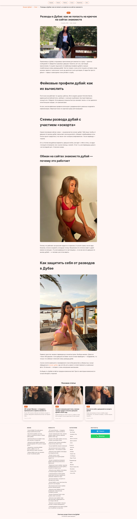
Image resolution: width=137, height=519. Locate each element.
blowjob (72, 451)
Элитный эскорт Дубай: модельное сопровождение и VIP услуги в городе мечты (36, 444)
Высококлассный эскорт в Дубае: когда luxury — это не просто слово (57, 448)
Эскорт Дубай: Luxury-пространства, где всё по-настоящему (57, 483)
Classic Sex (72, 453)
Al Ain (71, 442)
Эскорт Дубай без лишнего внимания (58, 445)
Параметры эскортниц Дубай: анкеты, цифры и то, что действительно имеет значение (34, 449)
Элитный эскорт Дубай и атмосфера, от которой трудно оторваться (57, 471)
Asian (71, 462)
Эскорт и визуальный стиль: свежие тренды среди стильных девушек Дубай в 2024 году (57, 435)
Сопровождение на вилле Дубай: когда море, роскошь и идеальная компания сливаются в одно (56, 475)
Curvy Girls (72, 473)
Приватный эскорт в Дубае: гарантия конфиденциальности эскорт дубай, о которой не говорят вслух (57, 467)
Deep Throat (73, 458)
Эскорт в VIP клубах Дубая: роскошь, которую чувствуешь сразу (57, 439)
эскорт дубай (53, 365)
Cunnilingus (72, 455)
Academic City (73, 434)
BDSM (71, 449)
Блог (35, 7)
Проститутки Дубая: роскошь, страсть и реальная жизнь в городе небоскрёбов (36, 435)
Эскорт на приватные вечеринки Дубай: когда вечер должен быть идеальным (56, 462)
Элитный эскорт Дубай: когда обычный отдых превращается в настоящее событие (56, 499)
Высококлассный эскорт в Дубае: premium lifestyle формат (56, 486)
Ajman (71, 436)
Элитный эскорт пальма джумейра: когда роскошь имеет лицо (57, 443)
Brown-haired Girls (74, 466)
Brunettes (72, 469)
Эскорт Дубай (27, 7)
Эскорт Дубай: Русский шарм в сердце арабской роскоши (35, 431)
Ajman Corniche (73, 438)
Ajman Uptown (73, 440)
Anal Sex (72, 447)
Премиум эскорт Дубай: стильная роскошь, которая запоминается (57, 503)
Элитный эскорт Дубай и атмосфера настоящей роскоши (57, 452)
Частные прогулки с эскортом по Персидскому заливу (56, 479)
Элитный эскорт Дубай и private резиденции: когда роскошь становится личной (56, 491)
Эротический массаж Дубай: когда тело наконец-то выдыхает (36, 439)
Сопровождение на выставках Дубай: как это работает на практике (57, 507)
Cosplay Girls (73, 471)
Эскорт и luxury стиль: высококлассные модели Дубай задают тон (56, 457)
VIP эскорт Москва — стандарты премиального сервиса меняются (56, 431)
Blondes (72, 464)
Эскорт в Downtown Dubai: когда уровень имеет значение (56, 495)
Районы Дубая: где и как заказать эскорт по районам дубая (35, 453)
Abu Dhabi (72, 432)
